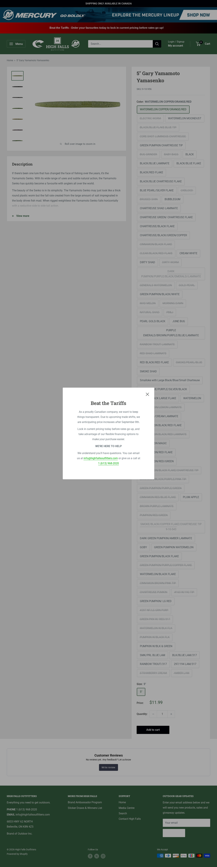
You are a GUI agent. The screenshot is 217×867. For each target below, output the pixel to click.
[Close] (147, 394)
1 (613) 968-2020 (108, 463)
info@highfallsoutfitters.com (101, 458)
